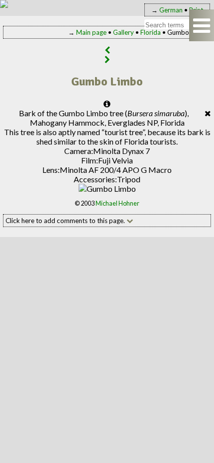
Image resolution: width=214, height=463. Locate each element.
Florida (150, 32)
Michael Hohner (117, 203)
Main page (91, 32)
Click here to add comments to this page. (65, 221)
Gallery (123, 32)
